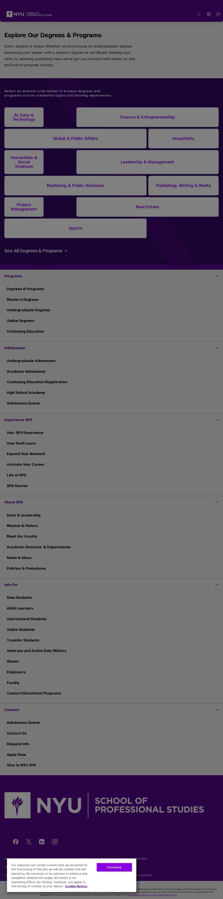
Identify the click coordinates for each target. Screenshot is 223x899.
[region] (71, 875)
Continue (114, 867)
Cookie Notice (76, 886)
